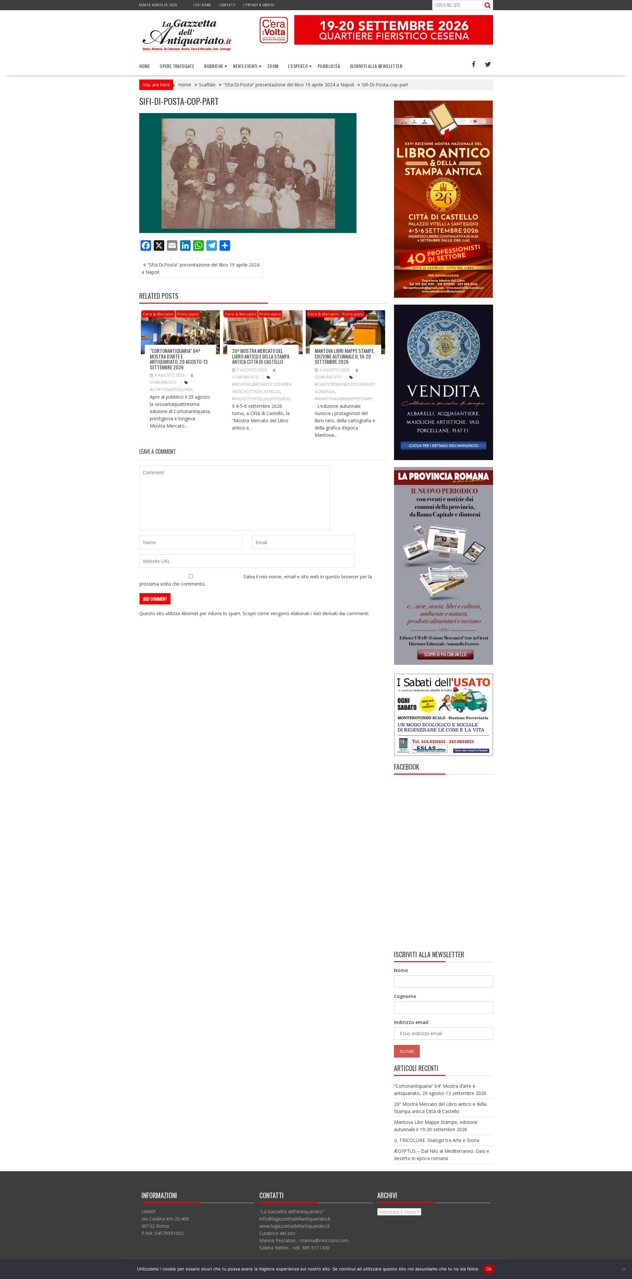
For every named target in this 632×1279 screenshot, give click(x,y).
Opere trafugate (177, 65)
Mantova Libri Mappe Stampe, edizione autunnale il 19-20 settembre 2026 (345, 356)
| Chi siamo (202, 4)
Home (144, 65)
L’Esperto (298, 65)
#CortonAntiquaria (171, 389)
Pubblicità (329, 65)
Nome (401, 970)
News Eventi (245, 65)
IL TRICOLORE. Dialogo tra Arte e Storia (436, 1140)
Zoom (272, 65)
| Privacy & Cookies (258, 4)
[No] (623, 1269)
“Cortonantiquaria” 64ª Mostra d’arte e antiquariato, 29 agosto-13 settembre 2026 (179, 359)
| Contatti (227, 4)
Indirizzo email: (412, 1022)
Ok (489, 1268)
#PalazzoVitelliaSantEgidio (261, 399)
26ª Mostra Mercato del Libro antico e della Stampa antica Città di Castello (260, 356)
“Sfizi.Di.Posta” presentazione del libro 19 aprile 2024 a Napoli (200, 268)
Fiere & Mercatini (158, 314)
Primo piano (188, 314)
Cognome (405, 996)
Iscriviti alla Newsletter (376, 65)
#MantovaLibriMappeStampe (344, 399)
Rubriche (213, 65)
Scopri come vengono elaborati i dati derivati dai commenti (305, 613)
